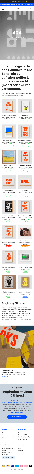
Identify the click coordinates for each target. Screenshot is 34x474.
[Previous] (4, 347)
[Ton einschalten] (31, 365)
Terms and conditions (8, 448)
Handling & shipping (24, 437)
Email (20, 448)
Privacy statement (7, 452)
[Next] (30, 347)
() (31, 8)
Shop (3, 433)
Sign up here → (16, 416)
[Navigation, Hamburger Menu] (3, 9)
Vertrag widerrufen (8, 457)
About (3, 435)
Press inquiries (22, 439)
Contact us (21, 433)
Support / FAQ (22, 435)
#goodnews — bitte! (8, 437)
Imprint (4, 450)
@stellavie (5, 376)
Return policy (5, 454)
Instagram (21, 450)
